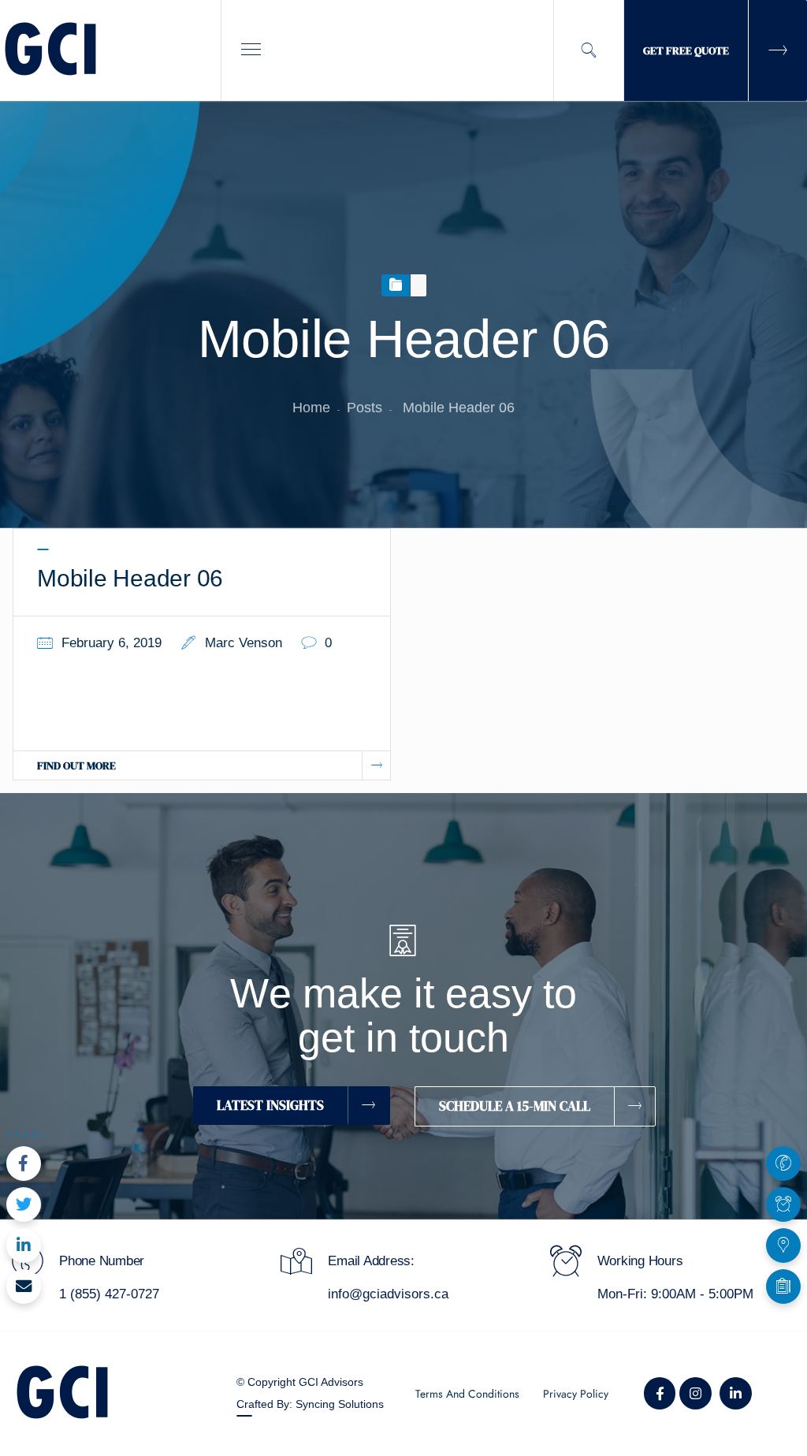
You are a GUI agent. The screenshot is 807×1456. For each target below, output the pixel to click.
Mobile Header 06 (130, 578)
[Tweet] (23, 1204)
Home (311, 407)
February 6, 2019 (111, 642)
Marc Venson (243, 642)
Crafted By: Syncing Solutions (310, 1404)
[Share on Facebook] (23, 1163)
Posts (364, 407)
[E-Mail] (23, 1286)
